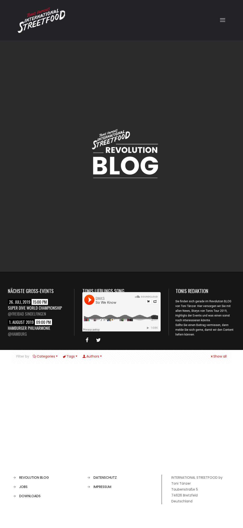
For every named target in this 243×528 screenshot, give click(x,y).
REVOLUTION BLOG (34, 477)
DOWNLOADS (30, 496)
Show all (220, 356)
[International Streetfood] (41, 20)
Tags (71, 356)
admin (19, 412)
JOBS (23, 486)
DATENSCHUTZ (105, 477)
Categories (46, 356)
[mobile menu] (223, 20)
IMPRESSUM (102, 486)
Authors (92, 356)
